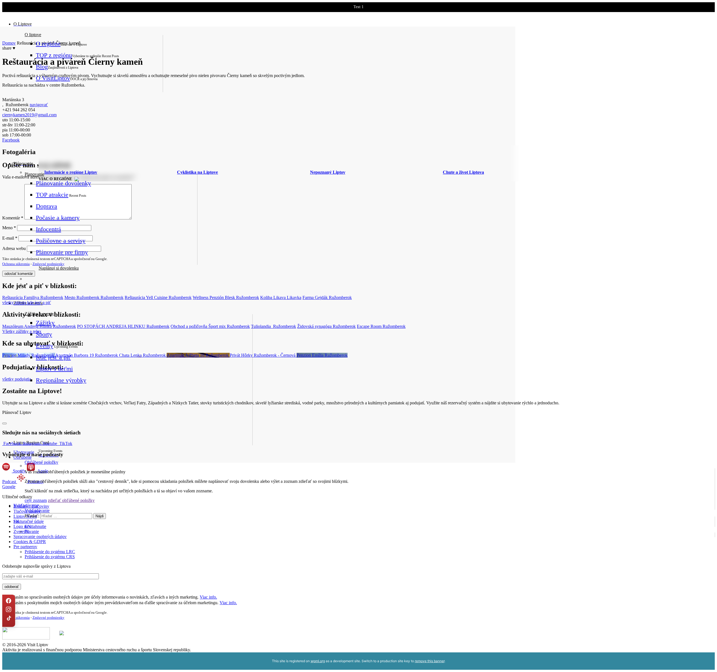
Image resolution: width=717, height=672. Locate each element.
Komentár (12, 217)
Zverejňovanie (26, 531)
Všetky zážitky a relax (21, 331)
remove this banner (429, 661)
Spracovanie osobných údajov (40, 536)
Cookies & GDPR (29, 541)
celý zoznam (36, 500)
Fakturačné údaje (28, 521)
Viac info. (208, 597)
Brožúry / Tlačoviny (31, 506)
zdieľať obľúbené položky (71, 500)
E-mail (9, 238)
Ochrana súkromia (16, 264)
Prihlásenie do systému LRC (50, 551)
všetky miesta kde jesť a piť (26, 302)
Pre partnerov (25, 546)
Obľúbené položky (41, 462)
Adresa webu (14, 248)
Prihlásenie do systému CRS (50, 556)
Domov (9, 43)
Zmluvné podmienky (48, 264)
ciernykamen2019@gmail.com (29, 114)
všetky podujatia (16, 379)
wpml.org (318, 661)
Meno (9, 227)
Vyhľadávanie (37, 510)
